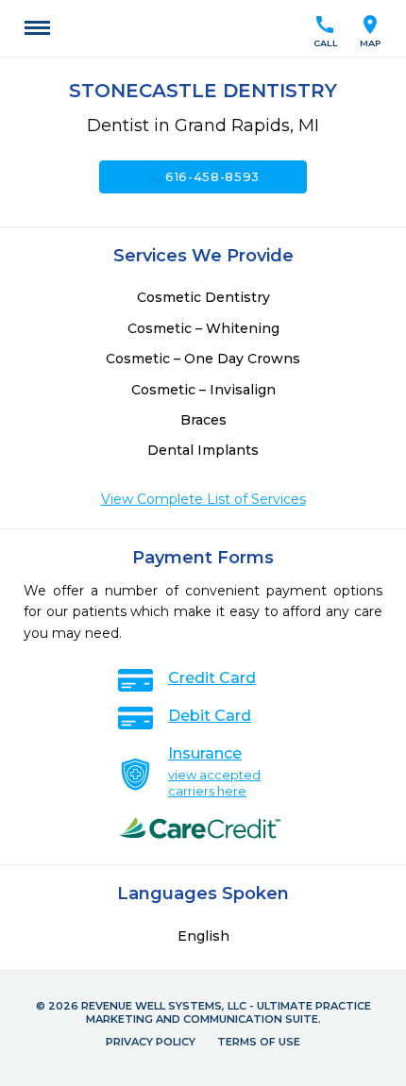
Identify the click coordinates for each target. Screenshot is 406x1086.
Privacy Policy (150, 1041)
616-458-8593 (203, 176)
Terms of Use (258, 1041)
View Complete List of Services (203, 499)
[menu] (37, 28)
